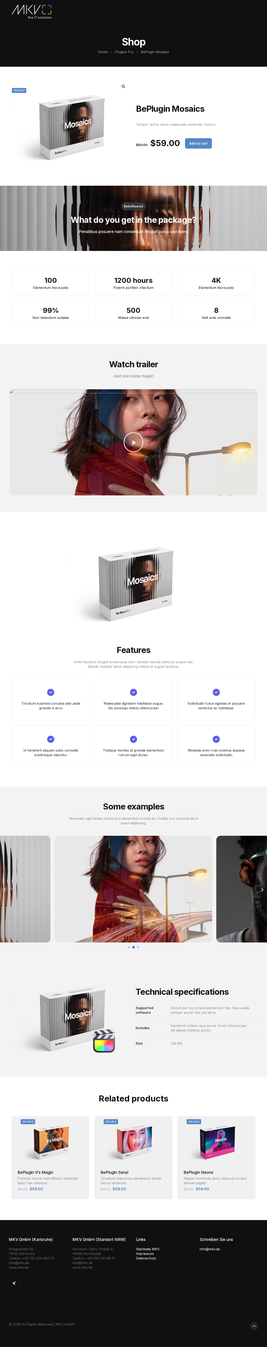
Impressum (145, 1254)
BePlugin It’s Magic (35, 1172)
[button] (133, 442)
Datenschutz (146, 1258)
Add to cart (198, 143)
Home (103, 52)
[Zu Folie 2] (133, 947)
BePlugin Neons (198, 1172)
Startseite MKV (148, 1249)
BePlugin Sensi (114, 1172)
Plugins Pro (124, 52)
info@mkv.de (210, 1249)
